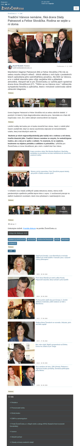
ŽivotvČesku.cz (12, 13)
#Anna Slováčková (17, 239)
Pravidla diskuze (29, 228)
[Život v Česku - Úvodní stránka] (12, 8)
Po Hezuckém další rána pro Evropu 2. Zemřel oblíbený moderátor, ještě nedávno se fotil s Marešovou (52, 301)
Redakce (14, 402)
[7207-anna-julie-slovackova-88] (32, 103)
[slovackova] (48, 103)
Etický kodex (15, 413)
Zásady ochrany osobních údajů (22, 442)
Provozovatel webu (18, 408)
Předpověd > (4, 2)
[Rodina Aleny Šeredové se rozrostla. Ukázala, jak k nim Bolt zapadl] (21, 331)
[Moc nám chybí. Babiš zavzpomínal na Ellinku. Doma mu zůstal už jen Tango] (21, 353)
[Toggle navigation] (76, 8)
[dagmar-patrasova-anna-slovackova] (63, 103)
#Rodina (65, 239)
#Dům (57, 239)
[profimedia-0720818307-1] (16, 103)
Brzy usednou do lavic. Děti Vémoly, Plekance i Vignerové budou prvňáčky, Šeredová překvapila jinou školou (52, 368)
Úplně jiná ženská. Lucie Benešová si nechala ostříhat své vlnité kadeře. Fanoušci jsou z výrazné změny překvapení (53, 257)
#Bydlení (31, 239)
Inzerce (13, 431)
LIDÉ (21, 13)
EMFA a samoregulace (19, 418)
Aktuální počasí (16, 437)
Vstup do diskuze (18, 233)
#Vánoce (12, 243)
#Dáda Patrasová (45, 239)
